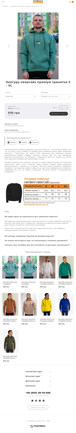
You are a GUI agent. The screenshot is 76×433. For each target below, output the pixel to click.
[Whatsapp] (32, 401)
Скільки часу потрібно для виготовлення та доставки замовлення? (37, 245)
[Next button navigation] (67, 46)
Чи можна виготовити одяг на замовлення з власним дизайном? (36, 241)
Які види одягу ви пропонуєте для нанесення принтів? (31, 217)
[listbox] (20, 96)
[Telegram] (43, 401)
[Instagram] (40, 401)
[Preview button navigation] (8, 46)
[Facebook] (36, 401)
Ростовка (44, 92)
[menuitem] (32, 401)
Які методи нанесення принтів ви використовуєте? (29, 236)
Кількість (54, 107)
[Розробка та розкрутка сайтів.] (38, 426)
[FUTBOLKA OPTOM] (38, 1)
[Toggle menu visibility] (3, 1)
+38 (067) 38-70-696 (38, 393)
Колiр (8, 92)
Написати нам (38, 407)
